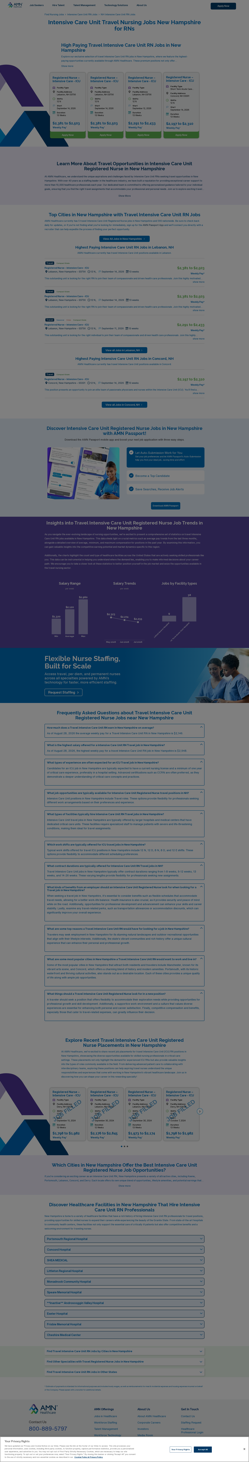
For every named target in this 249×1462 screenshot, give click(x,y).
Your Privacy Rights (180, 1449)
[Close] (244, 1449)
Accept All (203, 1449)
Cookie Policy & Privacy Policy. (88, 1457)
